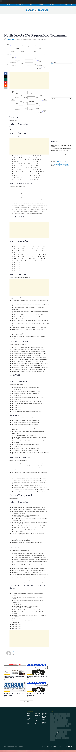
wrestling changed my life (56, 738)
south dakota (59, 734)
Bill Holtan (53, 715)
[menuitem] (1, 1)
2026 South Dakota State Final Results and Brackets (61, 148)
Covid (64, 717)
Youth (43, 719)
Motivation (37, 715)
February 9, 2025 (19, 39)
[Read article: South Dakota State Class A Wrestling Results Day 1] (38, 687)
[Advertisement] (38, 24)
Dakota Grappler (11, 39)
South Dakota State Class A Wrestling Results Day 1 (61, 154)
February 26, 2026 (31, 696)
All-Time (55, 713)
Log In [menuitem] (3, 0)
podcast (52, 732)
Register (70, 2)
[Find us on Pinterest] (68, 746)
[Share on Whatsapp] (5, 79)
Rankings (61, 732)
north (67, 725)
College (29, 715)
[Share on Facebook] (5, 73)
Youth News (44, 720)
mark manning (60, 721)
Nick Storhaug (62, 725)
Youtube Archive (44, 723)
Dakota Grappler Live (30, 717)
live (55, 721)
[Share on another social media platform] (5, 88)
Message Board (19, 4)
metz (66, 721)
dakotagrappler (54, 719)
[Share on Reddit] (5, 85)
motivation (53, 723)
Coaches (62, 715)
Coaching (67, 715)
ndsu (69, 723)
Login (67, 2)
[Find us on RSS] (71, 746)
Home (8, 4)
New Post (37, 717)
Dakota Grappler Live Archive (30, 721)
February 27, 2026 (8, 696)
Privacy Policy (16, 2)
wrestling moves (65, 738)
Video (36, 723)
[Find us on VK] (61, 3)
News (31, 4)
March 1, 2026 (30, 679)
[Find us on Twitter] (58, 3)
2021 (52, 713)
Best (68, 713)
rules (65, 732)
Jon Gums (65, 719)
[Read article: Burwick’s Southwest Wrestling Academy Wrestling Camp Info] (15, 669)
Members (52, 4)
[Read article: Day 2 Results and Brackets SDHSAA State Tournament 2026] (15, 687)
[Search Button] (71, 5)
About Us (5, 2)
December (60, 719)
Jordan (52, 721)
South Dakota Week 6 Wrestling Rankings (61, 164)
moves (58, 723)
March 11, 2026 (7, 679)
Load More (26, 701)
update (57, 736)
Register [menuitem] (7, 0)
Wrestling (62, 736)
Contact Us (21, 2)
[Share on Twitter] (5, 76)
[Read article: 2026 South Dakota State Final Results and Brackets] (38, 669)
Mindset (41, 4)
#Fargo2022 (29, 713)
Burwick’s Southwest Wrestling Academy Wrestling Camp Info (14, 677)
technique (53, 736)
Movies (62, 723)
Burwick (58, 715)
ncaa (66, 723)
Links (12, 2)
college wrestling (58, 717)
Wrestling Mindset (44, 717)
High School (31, 39)
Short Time (37, 722)
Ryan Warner (53, 734)
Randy (57, 732)
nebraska (52, 725)
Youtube (52, 740)
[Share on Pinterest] (5, 82)
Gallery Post (26, 39)
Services (9, 2)
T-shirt (65, 734)
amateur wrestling (62, 713)
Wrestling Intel (64, 4)
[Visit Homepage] (37, 10)
